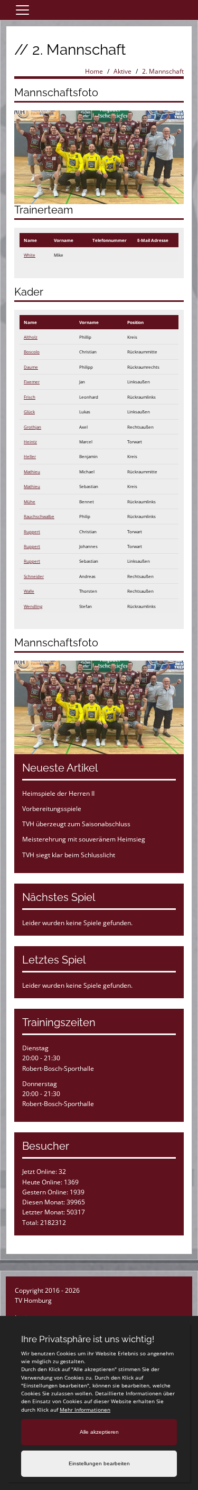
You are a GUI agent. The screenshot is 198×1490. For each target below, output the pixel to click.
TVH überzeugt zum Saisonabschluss (76, 823)
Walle (29, 591)
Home (94, 71)
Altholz (30, 337)
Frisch (29, 397)
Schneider (34, 576)
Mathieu (32, 471)
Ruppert (32, 531)
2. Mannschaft (163, 71)
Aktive (122, 71)
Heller (30, 456)
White (29, 255)
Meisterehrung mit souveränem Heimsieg (83, 839)
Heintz (30, 441)
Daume (31, 367)
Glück (29, 411)
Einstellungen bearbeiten (99, 1463)
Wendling (33, 606)
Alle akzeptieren (99, 1432)
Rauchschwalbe (39, 516)
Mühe (29, 501)
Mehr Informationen (85, 1409)
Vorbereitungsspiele (51, 808)
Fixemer (32, 381)
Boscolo (32, 351)
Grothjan (32, 427)
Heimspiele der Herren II (58, 793)
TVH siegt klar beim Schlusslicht (68, 854)
